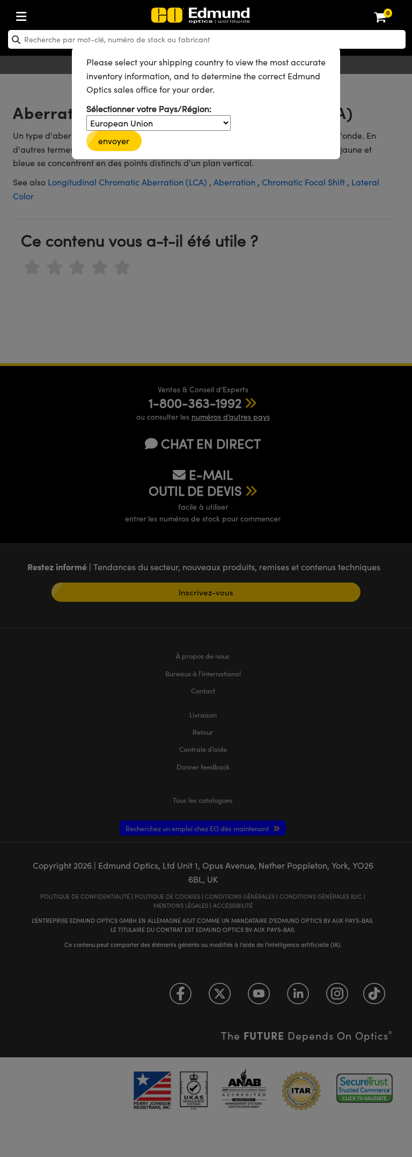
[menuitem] (57, 14)
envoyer (114, 140)
